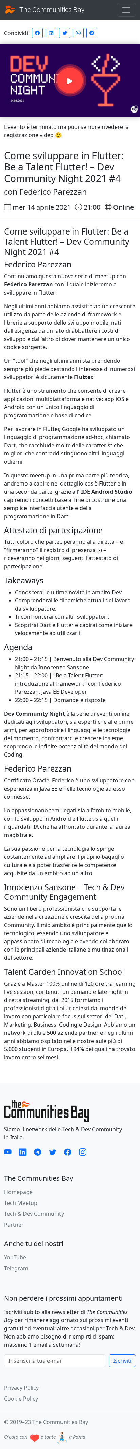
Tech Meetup (20, 1203)
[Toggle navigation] (126, 10)
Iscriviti (122, 1360)
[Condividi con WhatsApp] (78, 33)
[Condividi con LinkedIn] (51, 33)
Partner (14, 1224)
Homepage (18, 1192)
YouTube (15, 1257)
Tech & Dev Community (34, 1214)
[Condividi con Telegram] (91, 33)
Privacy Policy (21, 1387)
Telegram (16, 1268)
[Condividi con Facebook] (37, 33)
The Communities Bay (51, 9)
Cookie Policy (21, 1398)
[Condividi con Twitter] (64, 33)
